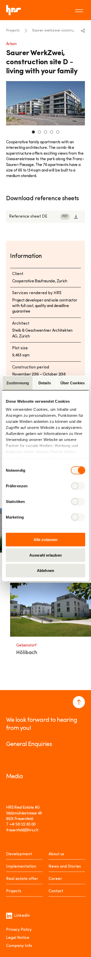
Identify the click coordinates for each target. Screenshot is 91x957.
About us (56, 854)
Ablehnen (45, 570)
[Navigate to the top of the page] (79, 702)
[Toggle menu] (80, 10)
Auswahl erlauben (45, 555)
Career (55, 879)
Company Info (19, 946)
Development (19, 854)
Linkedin (22, 916)
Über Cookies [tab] (72, 383)
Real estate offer (22, 879)
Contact (56, 891)
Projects (13, 30)
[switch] (78, 486)
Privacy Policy (19, 930)
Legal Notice (17, 938)
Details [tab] (44, 383)
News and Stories (65, 867)
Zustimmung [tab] (17, 383)
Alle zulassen (45, 539)
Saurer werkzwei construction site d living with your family (54, 30)
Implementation (21, 867)
